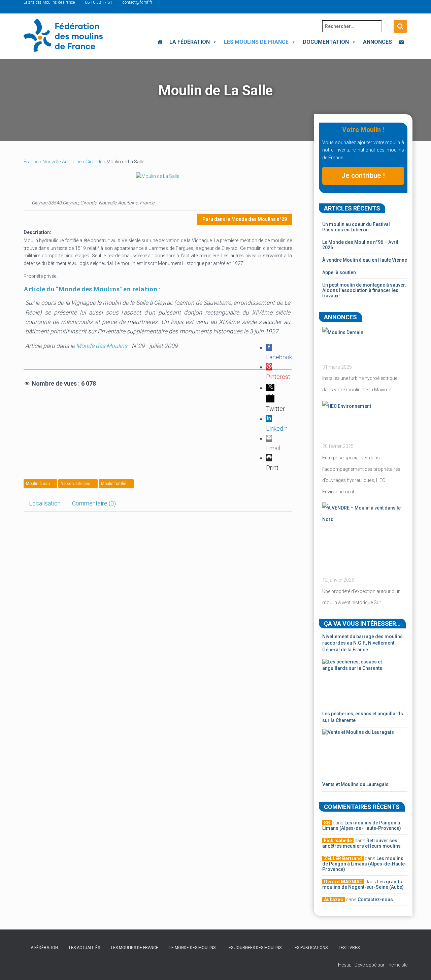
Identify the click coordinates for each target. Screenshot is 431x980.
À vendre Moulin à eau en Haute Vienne (364, 260)
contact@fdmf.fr (137, 2)
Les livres (349, 947)
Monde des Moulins (101, 345)
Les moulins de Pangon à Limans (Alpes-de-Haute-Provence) (361, 825)
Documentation (326, 42)
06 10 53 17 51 (98, 2)
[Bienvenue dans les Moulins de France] (160, 42)
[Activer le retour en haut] (417, 966)
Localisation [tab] (45, 503)
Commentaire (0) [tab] (94, 503)
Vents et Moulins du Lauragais (355, 784)
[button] (213, 42)
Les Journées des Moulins (254, 947)
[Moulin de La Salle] (157, 175)
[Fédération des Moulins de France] (63, 35)
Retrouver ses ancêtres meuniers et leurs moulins (361, 843)
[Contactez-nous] (401, 42)
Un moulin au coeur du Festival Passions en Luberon (356, 227)
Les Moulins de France (256, 42)
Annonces (377, 42)
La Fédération (189, 42)
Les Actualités (84, 947)
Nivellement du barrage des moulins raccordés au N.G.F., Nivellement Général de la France (362, 643)
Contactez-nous (375, 899)
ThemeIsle (396, 965)
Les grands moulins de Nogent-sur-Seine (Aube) (363, 884)
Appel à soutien (339, 272)
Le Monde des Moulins (192, 947)
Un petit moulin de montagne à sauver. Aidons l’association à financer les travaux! (364, 290)
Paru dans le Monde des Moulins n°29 (244, 219)
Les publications (310, 947)
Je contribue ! (363, 175)
